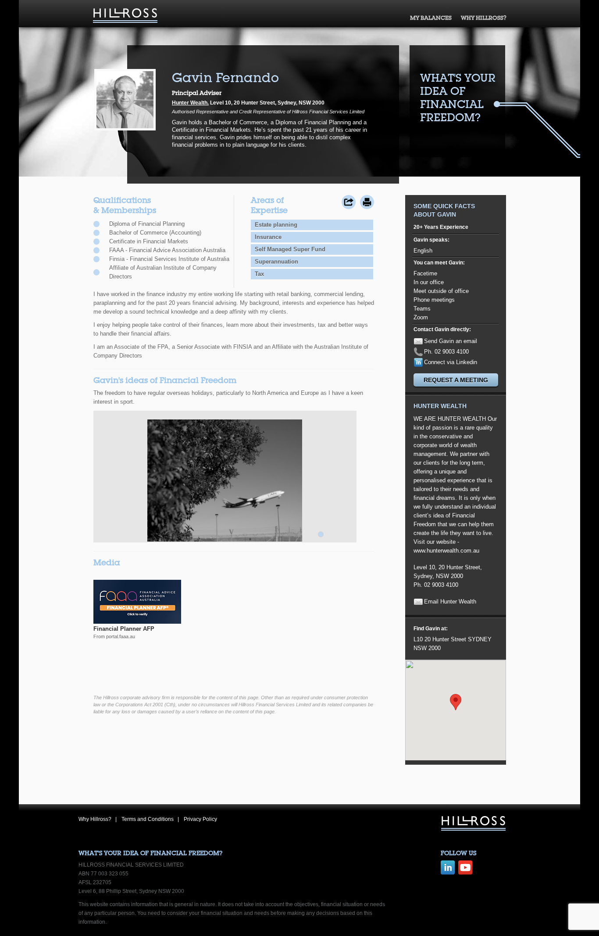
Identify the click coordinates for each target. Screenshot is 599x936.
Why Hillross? (483, 18)
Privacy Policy (200, 819)
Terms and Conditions (147, 819)
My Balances (431, 18)
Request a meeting (456, 379)
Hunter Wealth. (190, 103)
